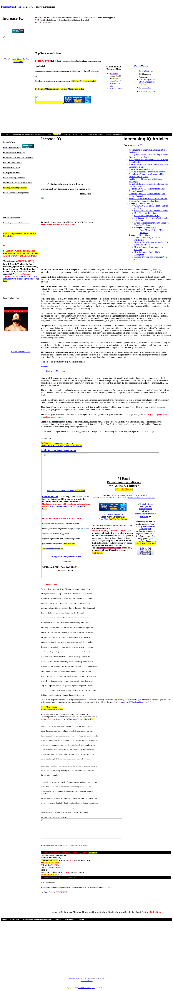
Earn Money (72, 978)
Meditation (45, 366)
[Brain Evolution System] (18, 32)
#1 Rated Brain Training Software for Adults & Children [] (124, 484)
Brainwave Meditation (55, 371)
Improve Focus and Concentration (18, 158)
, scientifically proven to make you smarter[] (66, 506)
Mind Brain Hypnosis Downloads (17, 183)
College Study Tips (11, 173)
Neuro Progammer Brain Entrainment (147, 81)
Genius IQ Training (116, 88)
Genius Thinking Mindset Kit (146, 215)
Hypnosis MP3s (145, 88)
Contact (81, 920)
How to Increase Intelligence (141, 169)
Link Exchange (88, 978)
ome (5, 920)
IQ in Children (145, 235)
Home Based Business (87, 981)
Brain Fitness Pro (50, 496)
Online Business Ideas (20, 351)
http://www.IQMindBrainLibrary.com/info (136, 702)
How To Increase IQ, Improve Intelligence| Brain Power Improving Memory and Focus (147, 173)
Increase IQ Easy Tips (138, 176)
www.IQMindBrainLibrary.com (86, 988)
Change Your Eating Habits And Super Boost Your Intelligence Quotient (148, 156)
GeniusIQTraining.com (48, 89)
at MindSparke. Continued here (141, 497)
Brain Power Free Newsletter (58, 450)
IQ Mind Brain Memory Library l (79, 719)
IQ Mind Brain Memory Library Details (37, 920)
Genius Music (150, 228)
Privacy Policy (79, 978)
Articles (58, 920)
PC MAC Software (146, 71)
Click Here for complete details (83, 81)
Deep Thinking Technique (145, 213)
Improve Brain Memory (14, 153)
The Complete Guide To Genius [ (18, 60)
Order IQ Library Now (11, 298)
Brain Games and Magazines (16, 193)
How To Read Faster (12, 163)
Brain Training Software (14, 178)
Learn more (145, 542)
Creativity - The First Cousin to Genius (151, 210)
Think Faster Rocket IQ (112, 514)
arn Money (70, 920)
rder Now (15, 920)
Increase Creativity (11, 168)
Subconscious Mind (11, 218)
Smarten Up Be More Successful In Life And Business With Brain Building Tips (148, 199)
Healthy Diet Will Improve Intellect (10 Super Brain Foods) (151, 243)
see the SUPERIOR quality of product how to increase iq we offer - (21, 277)
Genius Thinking (146, 203)
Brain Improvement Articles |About (16, 223)
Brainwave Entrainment (148, 91)
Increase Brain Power (11, 7)
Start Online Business (98, 978)
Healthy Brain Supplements (15, 188)
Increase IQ (14, 148)
